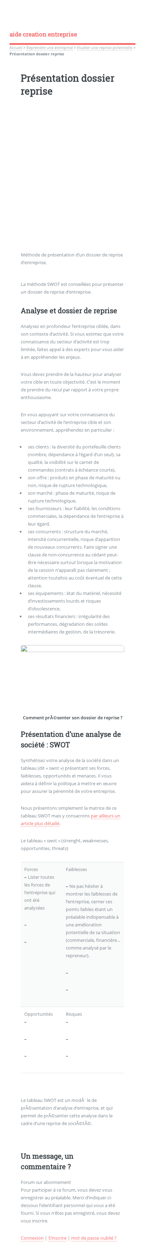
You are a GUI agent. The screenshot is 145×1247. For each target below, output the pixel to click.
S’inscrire (57, 1238)
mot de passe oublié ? (93, 1238)
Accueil (16, 47)
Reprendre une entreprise (49, 47)
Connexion (32, 1238)
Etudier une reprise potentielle (104, 47)
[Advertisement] (72, 179)
